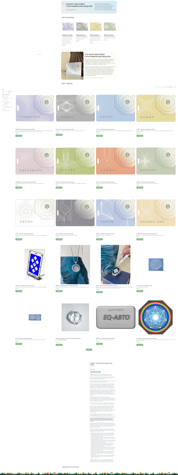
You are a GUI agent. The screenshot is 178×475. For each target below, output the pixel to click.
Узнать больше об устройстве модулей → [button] (94, 77)
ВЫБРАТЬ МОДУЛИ (71, 9)
